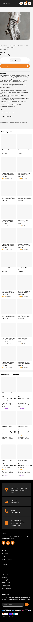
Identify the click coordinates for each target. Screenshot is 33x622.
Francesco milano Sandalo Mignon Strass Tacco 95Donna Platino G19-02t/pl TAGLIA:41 (8, 174)
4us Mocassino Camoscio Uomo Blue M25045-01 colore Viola (8, 292)
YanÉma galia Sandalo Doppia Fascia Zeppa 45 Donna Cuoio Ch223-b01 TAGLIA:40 (24, 197)
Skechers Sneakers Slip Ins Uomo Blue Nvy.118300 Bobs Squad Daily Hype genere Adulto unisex (8, 221)
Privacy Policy (6, 585)
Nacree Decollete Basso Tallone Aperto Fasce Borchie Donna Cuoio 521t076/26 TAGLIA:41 (24, 221)
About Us (4, 577)
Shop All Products (7, 559)
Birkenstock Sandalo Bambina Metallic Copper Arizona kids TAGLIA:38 (24, 363)
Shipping (10, 55)
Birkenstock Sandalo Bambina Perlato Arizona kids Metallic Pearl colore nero (24, 150)
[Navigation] (29, 3)
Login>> (6, 408)
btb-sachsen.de (6, 3)
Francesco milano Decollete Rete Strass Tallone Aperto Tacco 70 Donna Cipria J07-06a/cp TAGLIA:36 (8, 363)
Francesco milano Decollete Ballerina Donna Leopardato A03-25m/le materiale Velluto (8, 245)
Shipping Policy (6, 580)
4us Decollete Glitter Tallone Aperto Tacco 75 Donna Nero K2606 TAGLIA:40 (8, 268)
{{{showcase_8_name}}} (23, 426)
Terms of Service (6, 588)
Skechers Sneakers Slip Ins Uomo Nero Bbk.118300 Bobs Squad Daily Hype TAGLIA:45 (8, 197)
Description (3, 73)
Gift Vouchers (6, 562)
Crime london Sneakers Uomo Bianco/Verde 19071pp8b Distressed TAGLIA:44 (24, 292)
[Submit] (27, 604)
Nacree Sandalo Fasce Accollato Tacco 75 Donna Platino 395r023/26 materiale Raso (24, 339)
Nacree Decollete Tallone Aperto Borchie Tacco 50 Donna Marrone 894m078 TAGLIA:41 (24, 268)
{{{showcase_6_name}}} (23, 392)
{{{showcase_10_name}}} (23, 460)
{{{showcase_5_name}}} (7, 392)
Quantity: (5, 60)
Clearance (5, 564)
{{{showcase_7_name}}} (7, 426)
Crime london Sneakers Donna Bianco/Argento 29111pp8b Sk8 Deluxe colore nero (8, 339)
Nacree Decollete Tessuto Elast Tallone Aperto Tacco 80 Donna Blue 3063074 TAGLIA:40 (8, 316)
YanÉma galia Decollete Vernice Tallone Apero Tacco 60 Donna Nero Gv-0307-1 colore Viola (8, 150)
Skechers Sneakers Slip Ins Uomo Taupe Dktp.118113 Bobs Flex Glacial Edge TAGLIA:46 (24, 245)
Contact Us (5, 574)
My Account (5, 554)
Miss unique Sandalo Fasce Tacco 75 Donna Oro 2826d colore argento (23, 316)
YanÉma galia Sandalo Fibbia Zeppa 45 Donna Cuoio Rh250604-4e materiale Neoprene (24, 174)
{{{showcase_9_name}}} (7, 460)
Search (4, 556)
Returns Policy (6, 582)
